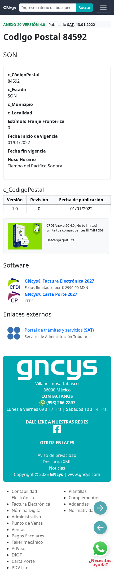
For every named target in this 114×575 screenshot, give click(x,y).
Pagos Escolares (28, 536)
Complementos (84, 498)
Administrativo (26, 517)
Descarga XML (57, 462)
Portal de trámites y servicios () (59, 330)
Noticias (57, 468)
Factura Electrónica (31, 504)
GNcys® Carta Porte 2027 (51, 294)
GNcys (56, 474)
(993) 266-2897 (60, 402)
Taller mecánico (27, 542)
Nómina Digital (27, 510)
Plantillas (78, 491)
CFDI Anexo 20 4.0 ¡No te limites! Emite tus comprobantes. (75, 228)
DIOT (17, 555)
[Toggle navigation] (103, 7)
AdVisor (19, 548)
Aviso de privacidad (57, 455)
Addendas (79, 504)
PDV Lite (20, 567)
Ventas (18, 529)
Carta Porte (23, 561)
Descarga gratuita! (61, 240)
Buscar (84, 7)
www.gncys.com (84, 474)
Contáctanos (57, 396)
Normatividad (82, 510)
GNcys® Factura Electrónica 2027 (59, 281)
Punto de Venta (27, 523)
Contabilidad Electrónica (24, 494)
